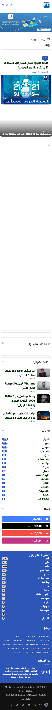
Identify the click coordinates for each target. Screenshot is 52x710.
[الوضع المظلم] (11, 6)
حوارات (45, 487)
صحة (46, 494)
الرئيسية (42, 39)
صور (46, 455)
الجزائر (45, 648)
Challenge (44, 636)
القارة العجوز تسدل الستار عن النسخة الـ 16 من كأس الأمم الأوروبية (26, 65)
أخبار (45, 58)
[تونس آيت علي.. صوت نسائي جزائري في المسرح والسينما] (43, 415)
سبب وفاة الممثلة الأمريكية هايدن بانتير (20, 385)
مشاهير (44, 451)
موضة (45, 479)
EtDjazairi (31, 636)
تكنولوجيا (43, 498)
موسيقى (43, 490)
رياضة (45, 463)
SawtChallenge (32, 644)
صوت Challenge (42, 652)
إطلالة (6, 644)
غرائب (45, 483)
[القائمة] (3, 6)
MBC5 (45, 644)
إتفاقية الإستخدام (36, 694)
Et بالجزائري (44, 640)
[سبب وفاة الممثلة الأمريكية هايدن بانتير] (43, 385)
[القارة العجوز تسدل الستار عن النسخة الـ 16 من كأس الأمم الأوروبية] (26, 90)
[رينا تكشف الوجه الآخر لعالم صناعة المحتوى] (43, 373)
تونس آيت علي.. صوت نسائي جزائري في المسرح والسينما (19, 415)
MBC (7, 640)
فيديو (45, 447)
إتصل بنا (26, 698)
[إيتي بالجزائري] (46, 5)
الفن (25, 648)
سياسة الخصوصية (15, 694)
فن (47, 443)
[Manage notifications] (46, 705)
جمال (46, 471)
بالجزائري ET (13, 648)
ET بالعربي (31, 640)
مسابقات (43, 459)
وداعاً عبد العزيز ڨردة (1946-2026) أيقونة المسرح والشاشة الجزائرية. (19, 400)
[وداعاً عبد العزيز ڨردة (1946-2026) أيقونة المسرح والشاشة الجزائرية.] (43, 398)
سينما (45, 467)
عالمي (29, 652)
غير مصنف (42, 475)
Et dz (19, 636)
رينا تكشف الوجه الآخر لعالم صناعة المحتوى (20, 372)
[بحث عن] (7, 6)
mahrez (18, 640)
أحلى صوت (18, 644)
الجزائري (35, 648)
